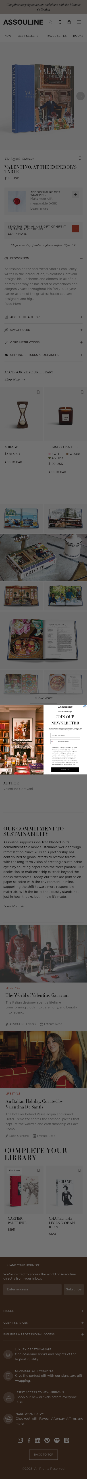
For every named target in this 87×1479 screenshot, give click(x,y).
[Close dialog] (84, 706)
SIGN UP (65, 769)
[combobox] (54, 741)
